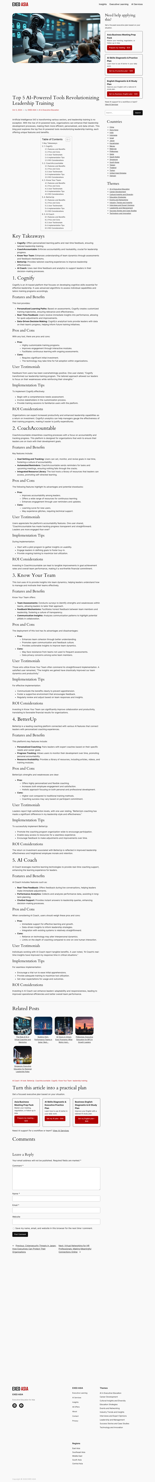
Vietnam (113, 176)
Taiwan (112, 165)
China (112, 127)
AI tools (23, 1081)
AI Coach (15, 1081)
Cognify (54, 1081)
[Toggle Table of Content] (67, 140)
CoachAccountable (42, 1081)
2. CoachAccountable (53, 163)
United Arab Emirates (118, 173)
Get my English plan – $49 (86, 1119)
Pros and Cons (54, 152)
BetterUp (30, 1081)
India (111, 132)
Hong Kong (114, 130)
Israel (112, 138)
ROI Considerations (56, 160)
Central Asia (77, 1463)
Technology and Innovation (120, 213)
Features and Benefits (56, 149)
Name (16, 1193)
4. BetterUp (49, 197)
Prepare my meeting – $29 (26, 1119)
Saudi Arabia (115, 157)
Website (16, 1217)
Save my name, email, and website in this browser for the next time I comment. (54, 1228)
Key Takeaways (50, 143)
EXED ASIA (32, 110)
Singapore (114, 159)
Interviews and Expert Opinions (122, 205)
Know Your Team (65, 1081)
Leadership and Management (121, 208)
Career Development (118, 192)
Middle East (77, 1456)
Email (15, 1205)
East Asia (76, 1448)
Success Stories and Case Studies (123, 211)
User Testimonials (55, 155)
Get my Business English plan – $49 (123, 94)
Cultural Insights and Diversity (121, 194)
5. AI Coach (49, 214)
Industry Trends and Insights (121, 203)
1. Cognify (48, 146)
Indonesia (113, 135)
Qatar (112, 154)
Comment (17, 1166)
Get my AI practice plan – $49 (121, 71)
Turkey (112, 170)
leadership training (80, 1081)
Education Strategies (118, 197)
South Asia (76, 1460)
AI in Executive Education (49, 110)
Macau (112, 146)
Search (138, 113)
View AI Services (61, 1130)
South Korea (114, 162)
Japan (112, 141)
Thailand (113, 168)
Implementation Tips (56, 157)
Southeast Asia (78, 1452)
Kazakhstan (114, 143)
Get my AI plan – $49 (55, 1118)
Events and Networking (119, 200)
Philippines (114, 151)
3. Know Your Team (52, 180)
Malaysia (113, 149)
